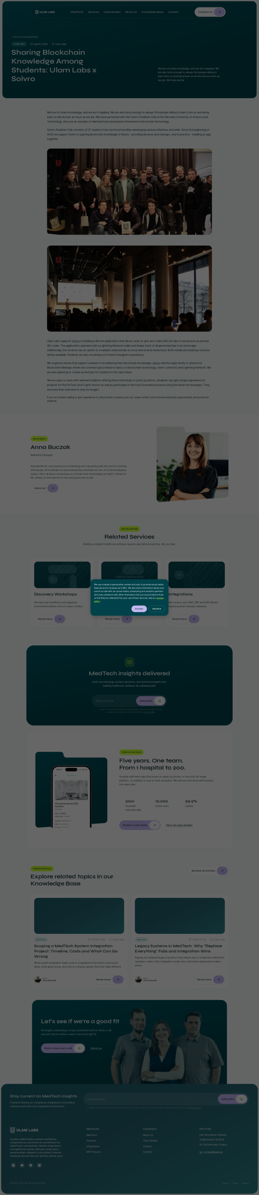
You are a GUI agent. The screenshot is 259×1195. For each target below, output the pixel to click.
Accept (139, 608)
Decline (156, 608)
